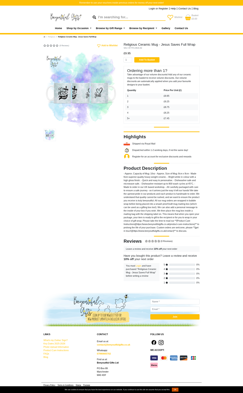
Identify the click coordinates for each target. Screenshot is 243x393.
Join (175, 317)
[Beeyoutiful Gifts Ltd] (68, 17)
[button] (49, 89)
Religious (51, 37)
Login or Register (158, 8)
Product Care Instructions (56, 350)
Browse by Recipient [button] (142, 28)
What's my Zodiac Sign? (55, 340)
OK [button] (175, 390)
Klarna (78, 385)
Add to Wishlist (107, 45)
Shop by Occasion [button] (78, 28)
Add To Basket (147, 60)
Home (58, 28)
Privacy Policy (49, 385)
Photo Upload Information (56, 347)
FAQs (46, 354)
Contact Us (184, 8)
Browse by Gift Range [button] (109, 28)
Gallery (166, 28)
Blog (195, 8)
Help (173, 8)
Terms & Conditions (66, 385)
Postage (86, 385)
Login (138, 266)
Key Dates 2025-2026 (54, 343)
